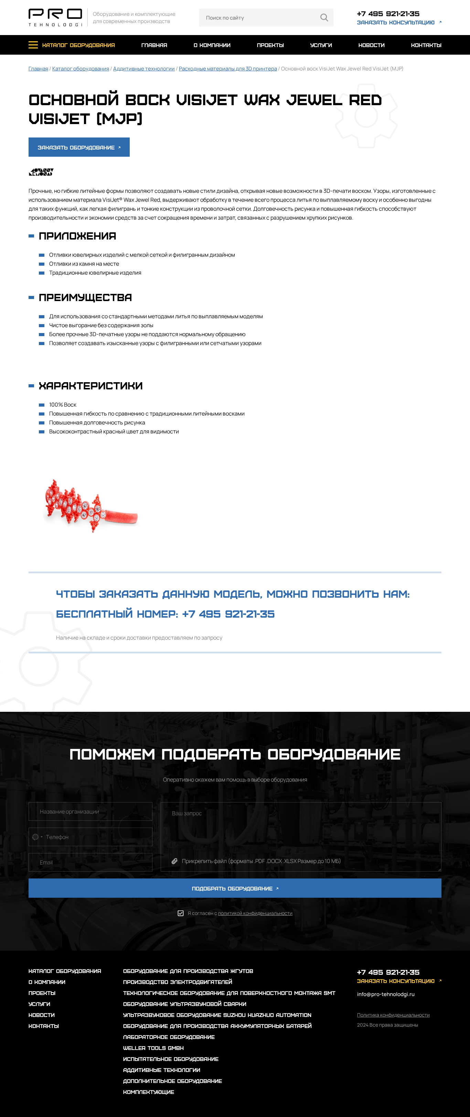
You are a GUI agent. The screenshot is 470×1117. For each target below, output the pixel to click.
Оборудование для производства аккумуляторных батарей (217, 1026)
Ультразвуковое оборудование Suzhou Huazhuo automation (217, 1015)
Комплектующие (148, 1092)
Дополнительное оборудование (172, 1081)
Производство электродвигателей (177, 982)
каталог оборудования (78, 45)
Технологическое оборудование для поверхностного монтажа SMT (229, 993)
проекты (270, 45)
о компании (212, 45)
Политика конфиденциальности (393, 1014)
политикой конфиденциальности (255, 913)
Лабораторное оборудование (169, 1037)
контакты (426, 45)
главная (154, 45)
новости (372, 45)
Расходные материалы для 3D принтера (228, 68)
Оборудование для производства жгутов (188, 971)
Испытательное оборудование (170, 1059)
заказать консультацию (396, 22)
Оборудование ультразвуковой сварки (184, 1004)
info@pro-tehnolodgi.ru (386, 994)
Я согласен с (240, 913)
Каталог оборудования (80, 68)
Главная (38, 68)
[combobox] (37, 837)
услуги (321, 45)
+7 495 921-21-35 (388, 13)
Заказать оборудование (77, 147)
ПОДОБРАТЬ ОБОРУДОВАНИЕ (233, 888)
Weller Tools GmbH (153, 1048)
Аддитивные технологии (144, 68)
